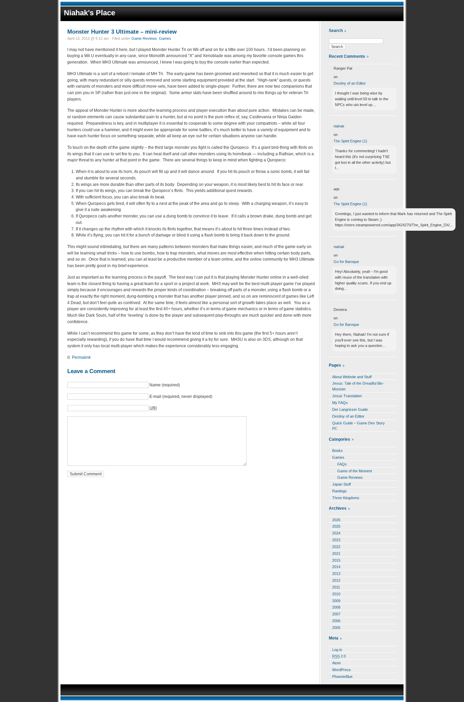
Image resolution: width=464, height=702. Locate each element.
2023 (336, 540)
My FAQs (340, 403)
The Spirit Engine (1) (350, 141)
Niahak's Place (89, 12)
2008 (336, 607)
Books (337, 451)
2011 (336, 587)
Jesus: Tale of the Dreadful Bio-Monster (358, 386)
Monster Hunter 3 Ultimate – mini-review (122, 31)
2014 (336, 567)
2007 (336, 614)
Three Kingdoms (345, 498)
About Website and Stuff (352, 377)
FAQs (342, 464)
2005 (336, 628)
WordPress (341, 670)
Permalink (81, 357)
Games (165, 38)
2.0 (339, 656)
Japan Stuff (341, 484)
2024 (336, 533)
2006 (336, 621)
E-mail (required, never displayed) (180, 396)
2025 (336, 526)
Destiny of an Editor (350, 83)
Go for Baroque (346, 262)
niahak (339, 126)
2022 (336, 547)
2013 (336, 574)
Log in (337, 650)
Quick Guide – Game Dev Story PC (358, 426)
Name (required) (164, 385)
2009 (336, 601)
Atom (336, 663)
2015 (336, 560)
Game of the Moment (354, 471)
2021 (336, 553)
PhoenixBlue (342, 676)
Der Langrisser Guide (350, 409)
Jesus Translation (347, 396)
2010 (336, 594)
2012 (336, 580)
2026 (336, 520)
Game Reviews (144, 38)
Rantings (339, 491)
